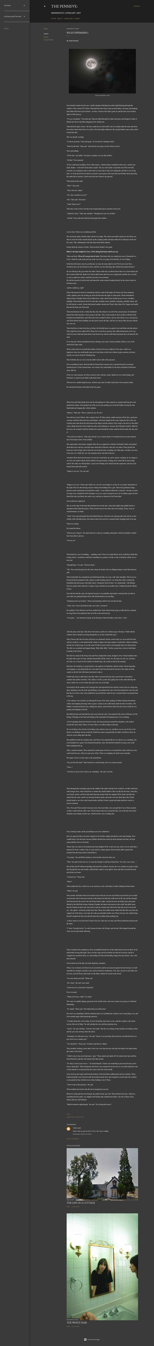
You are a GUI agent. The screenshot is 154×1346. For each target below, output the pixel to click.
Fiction (46, 37)
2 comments (75, 1206)
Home (53, 19)
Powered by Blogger (93, 1339)
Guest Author (48, 40)
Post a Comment (73, 1139)
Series (6, 28)
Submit (77, 19)
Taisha (75, 1128)
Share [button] (46, 29)
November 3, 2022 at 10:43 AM (82, 1134)
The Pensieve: (64, 6)
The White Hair (77, 1322)
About (60, 19)
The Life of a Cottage (81, 1202)
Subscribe (68, 19)
